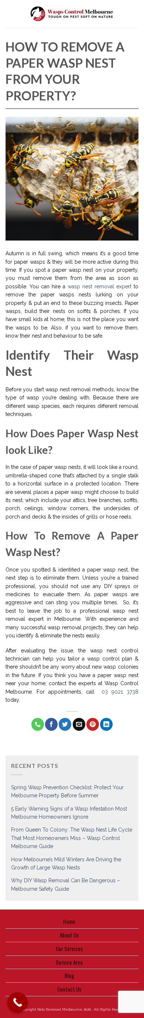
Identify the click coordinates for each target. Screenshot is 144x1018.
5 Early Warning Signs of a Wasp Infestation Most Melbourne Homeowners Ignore (69, 813)
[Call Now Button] (17, 1002)
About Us (69, 935)
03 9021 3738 (120, 692)
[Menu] (9, 14)
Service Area (69, 962)
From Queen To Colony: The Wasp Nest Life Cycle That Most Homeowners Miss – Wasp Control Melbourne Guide (71, 838)
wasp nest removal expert (99, 286)
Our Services (69, 948)
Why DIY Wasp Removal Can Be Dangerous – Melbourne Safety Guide (65, 884)
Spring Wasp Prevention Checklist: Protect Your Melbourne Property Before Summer (67, 791)
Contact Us (69, 989)
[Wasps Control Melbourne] (72, 14)
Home (69, 921)
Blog (69, 975)
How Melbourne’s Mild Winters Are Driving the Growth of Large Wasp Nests (66, 864)
